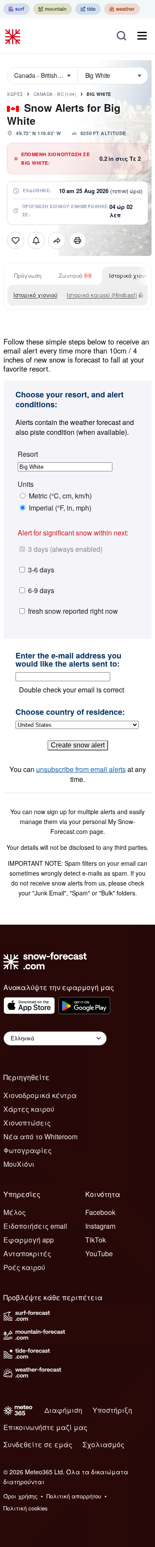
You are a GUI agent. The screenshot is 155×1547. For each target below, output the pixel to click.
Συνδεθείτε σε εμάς (37, 1444)
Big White (99, 94)
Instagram (100, 1226)
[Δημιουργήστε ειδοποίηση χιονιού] (36, 240)
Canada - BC (55, 94)
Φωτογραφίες (27, 1150)
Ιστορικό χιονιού (35, 295)
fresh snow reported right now (73, 611)
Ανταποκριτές (27, 1253)
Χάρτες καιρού (28, 1109)
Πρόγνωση (27, 275)
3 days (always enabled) (65, 549)
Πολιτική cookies (25, 1508)
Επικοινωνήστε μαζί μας (45, 1427)
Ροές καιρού (24, 1267)
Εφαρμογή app (28, 1240)
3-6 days (41, 570)
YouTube (99, 1253)
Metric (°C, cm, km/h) (60, 496)
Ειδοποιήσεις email (35, 1226)
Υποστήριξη (112, 1410)
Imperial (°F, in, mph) (60, 508)
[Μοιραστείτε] (56, 240)
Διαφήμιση (63, 1410)
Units (26, 484)
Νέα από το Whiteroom (40, 1136)
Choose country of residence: (70, 712)
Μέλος (14, 1212)
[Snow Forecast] (13, 35)
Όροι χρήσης (20, 1496)
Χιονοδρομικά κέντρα (40, 1095)
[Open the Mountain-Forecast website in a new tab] (52, 9)
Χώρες (15, 94)
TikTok (95, 1240)
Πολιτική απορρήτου (73, 1496)
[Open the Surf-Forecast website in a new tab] (16, 9)
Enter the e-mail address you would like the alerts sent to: (68, 660)
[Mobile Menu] (142, 35)
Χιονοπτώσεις (27, 1123)
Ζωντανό (70, 275)
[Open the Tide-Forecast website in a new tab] (88, 9)
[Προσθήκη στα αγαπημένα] (15, 240)
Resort (28, 454)
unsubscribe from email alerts (81, 769)
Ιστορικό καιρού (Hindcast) (102, 295)
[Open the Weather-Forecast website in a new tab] (122, 9)
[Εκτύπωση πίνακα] (77, 240)
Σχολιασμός (103, 1444)
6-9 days (41, 590)
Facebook (100, 1212)
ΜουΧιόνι (18, 1164)
